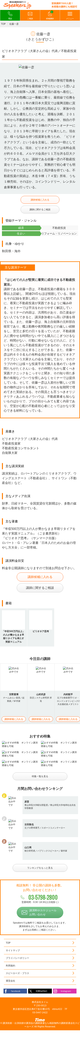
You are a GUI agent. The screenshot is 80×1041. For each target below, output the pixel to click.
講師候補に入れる (40, 199)
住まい (21, 233)
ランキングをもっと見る (40, 868)
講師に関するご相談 (40, 209)
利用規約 (10, 965)
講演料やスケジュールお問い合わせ (43, 912)
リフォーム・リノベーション (59, 233)
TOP (3, 24)
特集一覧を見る (40, 776)
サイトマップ (13, 950)
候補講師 (50, 15)
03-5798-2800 (43, 897)
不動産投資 (59, 227)
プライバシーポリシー (17, 958)
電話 (10, 19)
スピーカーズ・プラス (17, 973)
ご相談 (30, 19)
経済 (21, 227)
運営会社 (10, 980)
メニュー (70, 19)
